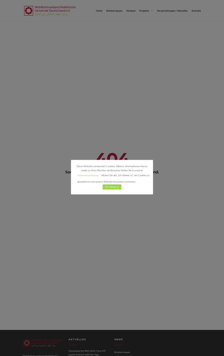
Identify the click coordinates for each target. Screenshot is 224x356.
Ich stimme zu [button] (112, 186)
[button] (141, 180)
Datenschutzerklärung (87, 175)
